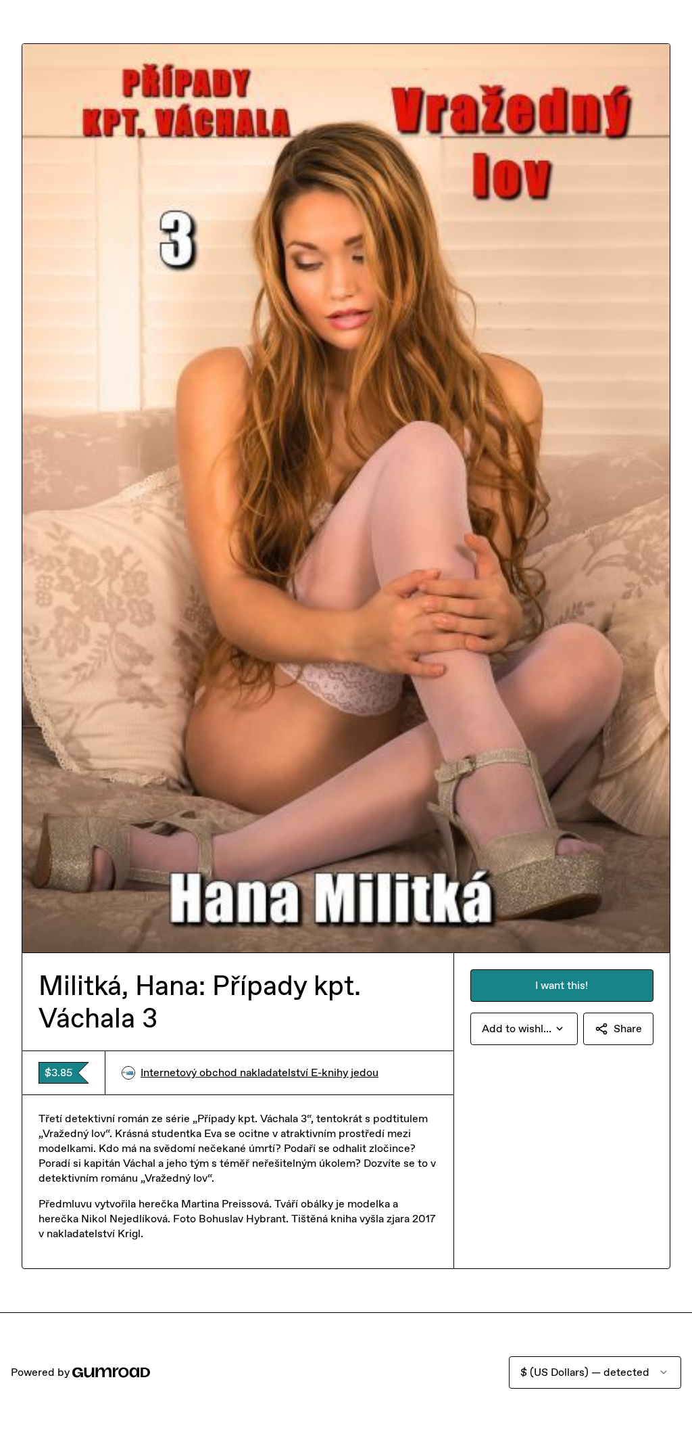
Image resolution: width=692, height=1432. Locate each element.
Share (628, 1028)
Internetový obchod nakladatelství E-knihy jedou (259, 1072)
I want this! (561, 985)
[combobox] (524, 1029)
